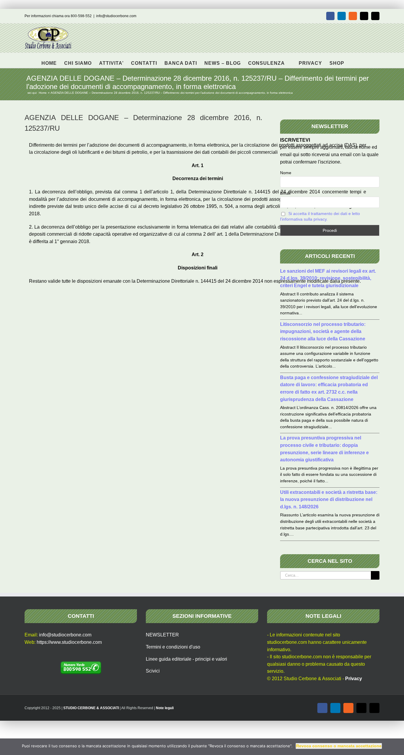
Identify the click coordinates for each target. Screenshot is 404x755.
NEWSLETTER (162, 634)
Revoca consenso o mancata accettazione (339, 745)
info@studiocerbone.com (116, 16)
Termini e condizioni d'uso (173, 646)
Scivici (153, 670)
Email (285, 193)
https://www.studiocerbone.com (69, 642)
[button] (353, 60)
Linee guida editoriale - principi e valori (186, 659)
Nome (285, 172)
